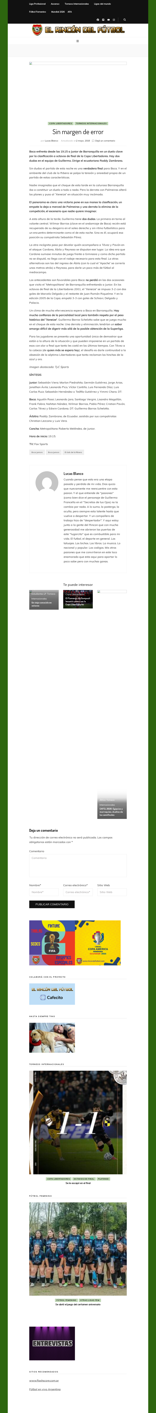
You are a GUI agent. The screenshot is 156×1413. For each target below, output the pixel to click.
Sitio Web (103, 885)
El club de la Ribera (73, 452)
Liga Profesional (37, 3)
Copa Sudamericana (60, 1179)
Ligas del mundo (102, 3)
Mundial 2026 (58, 11)
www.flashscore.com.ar (44, 1380)
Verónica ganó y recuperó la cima (78, 1314)
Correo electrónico (75, 885)
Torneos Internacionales (77, 3)
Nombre (35, 885)
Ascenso (55, 3)
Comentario (36, 851)
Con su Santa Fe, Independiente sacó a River (78, 1183)
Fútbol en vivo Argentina (45, 1389)
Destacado (83, 1179)
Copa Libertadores (60, 123)
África (103, 800)
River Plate (100, 1179)
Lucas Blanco (51, 140)
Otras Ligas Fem (89, 1311)
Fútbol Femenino (37, 11)
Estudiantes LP (39, 593)
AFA (70, 11)
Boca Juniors (37, 452)
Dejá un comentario (105, 140)
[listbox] (78, 1128)
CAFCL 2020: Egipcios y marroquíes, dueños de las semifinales (111, 811)
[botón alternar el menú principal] (78, 41)
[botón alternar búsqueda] (125, 20)
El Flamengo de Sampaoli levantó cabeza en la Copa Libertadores (78, 601)
